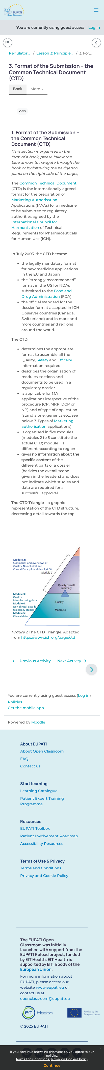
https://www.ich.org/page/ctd (48, 637)
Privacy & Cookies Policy (69, 1059)
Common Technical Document (47, 183)
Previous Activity (35, 661)
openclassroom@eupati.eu (45, 998)
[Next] (91, 669)
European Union (35, 969)
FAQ (24, 759)
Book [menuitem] (17, 89)
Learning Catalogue (39, 791)
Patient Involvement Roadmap (49, 836)
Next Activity (69, 661)
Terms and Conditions (33, 1059)
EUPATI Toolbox (35, 828)
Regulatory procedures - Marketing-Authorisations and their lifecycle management (20, 53)
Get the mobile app (26, 708)
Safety (42, 360)
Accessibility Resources (41, 843)
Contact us (30, 766)
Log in (94, 27)
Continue (52, 1065)
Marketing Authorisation (34, 200)
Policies (15, 702)
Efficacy (65, 360)
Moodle (38, 722)
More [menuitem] (35, 89)
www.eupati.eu (50, 987)
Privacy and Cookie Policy (44, 875)
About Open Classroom (42, 751)
